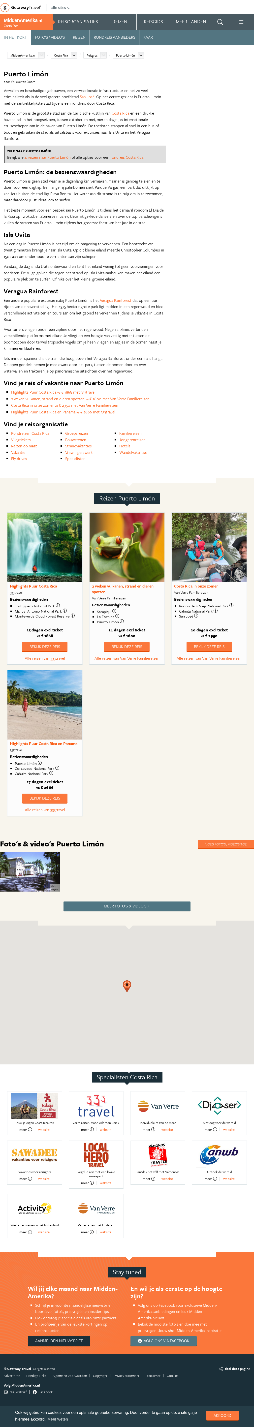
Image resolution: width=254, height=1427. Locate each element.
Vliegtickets (21, 440)
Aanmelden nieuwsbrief (59, 1341)
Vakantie (18, 452)
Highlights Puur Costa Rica (33, 586)
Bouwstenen (75, 440)
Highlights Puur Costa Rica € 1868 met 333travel (53, 392)
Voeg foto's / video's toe (226, 844)
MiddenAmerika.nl (22, 55)
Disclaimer (153, 1375)
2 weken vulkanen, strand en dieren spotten (123, 589)
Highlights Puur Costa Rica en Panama (43, 743)
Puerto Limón (125, 55)
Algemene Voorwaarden (70, 1375)
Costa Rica (61, 55)
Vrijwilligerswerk (79, 452)
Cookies (172, 1375)
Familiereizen (130, 433)
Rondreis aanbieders (114, 37)
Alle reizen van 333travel (45, 658)
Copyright (100, 1375)
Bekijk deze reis (45, 647)
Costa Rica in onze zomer (196, 586)
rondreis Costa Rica (126, 157)
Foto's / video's (50, 37)
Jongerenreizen (132, 440)
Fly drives (19, 459)
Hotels (124, 446)
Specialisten (75, 459)
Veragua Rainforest (115, 300)
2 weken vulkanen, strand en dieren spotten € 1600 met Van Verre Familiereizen (80, 399)
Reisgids (92, 55)
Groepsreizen (76, 433)
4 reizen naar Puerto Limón (48, 157)
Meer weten (57, 1419)
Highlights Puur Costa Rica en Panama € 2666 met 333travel (63, 412)
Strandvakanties (78, 446)
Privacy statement (126, 1375)
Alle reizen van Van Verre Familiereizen (127, 658)
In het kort (15, 37)
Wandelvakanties (133, 452)
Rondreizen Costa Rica (30, 433)
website (44, 1129)
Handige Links (36, 1375)
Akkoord (222, 1415)
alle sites (58, 7)
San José (87, 97)
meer (23, 1129)
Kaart (149, 37)
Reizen (79, 37)
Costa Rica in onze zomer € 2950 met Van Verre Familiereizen (64, 405)
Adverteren (12, 1375)
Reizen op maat (24, 446)
